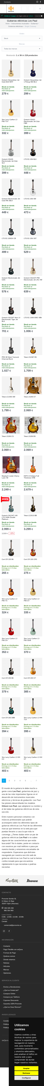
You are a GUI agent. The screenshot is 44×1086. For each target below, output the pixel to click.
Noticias (6, 963)
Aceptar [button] (26, 1068)
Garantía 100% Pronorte (12, 1004)
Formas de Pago (9, 953)
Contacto (7, 2)
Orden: (22, 34)
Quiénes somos (9, 956)
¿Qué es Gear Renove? (12, 1007)
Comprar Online (9, 994)
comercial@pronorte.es (12, 925)
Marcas (6, 970)
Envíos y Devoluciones (11, 987)
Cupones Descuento (11, 1000)
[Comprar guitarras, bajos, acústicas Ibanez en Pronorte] (32, 880)
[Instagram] (37, 2)
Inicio (8, 23)
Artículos (6, 966)
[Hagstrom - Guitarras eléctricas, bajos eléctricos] (12, 880)
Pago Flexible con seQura (13, 949)
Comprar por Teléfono (11, 997)
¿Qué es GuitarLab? (11, 990)
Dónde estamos (9, 959)
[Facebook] (40, 2)
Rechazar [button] (26, 1073)
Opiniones (7, 973)
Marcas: (22, 44)
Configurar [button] (26, 1078)
